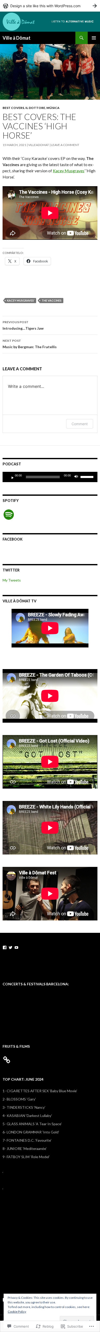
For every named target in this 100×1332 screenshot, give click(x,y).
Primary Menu (94, 38)
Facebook (13, 539)
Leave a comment (65, 145)
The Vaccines (52, 300)
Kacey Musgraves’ (20, 300)
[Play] (10, 477)
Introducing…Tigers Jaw (23, 325)
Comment (80, 424)
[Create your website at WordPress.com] (50, 6)
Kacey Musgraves (68, 170)
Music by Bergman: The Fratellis (30, 344)
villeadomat (38, 145)
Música (52, 108)
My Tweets (12, 580)
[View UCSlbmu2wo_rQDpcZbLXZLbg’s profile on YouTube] (16, 947)
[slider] (88, 476)
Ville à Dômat (17, 38)
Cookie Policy (17, 1311)
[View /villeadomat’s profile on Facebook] (5, 947)
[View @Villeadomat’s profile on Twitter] (10, 947)
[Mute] (78, 477)
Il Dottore (35, 108)
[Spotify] (9, 514)
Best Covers (13, 108)
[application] (50, 477)
